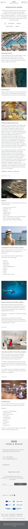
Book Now (24, 2)
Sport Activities (9, 26)
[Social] (10, 495)
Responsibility (19, 514)
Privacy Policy (12, 514)
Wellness (17, 26)
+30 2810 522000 (9, 457)
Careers (6, 514)
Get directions (6, 464)
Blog (2, 514)
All (5, 23)
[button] (3, 2)
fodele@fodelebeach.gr (11, 458)
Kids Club (19, 23)
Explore (4, 327)
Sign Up (20, 484)
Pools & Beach (11, 23)
